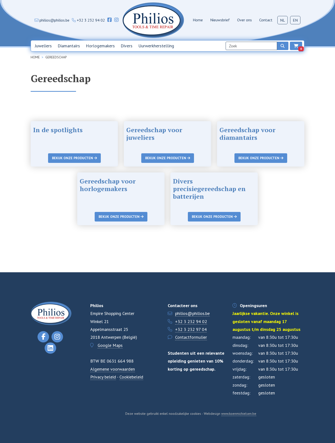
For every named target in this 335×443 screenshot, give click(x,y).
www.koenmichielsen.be (238, 413)
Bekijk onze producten (73, 158)
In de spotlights (58, 130)
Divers (126, 46)
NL (282, 20)
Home (198, 19)
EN (295, 20)
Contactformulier (191, 337)
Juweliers (43, 46)
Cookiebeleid (131, 377)
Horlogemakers (100, 46)
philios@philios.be (192, 313)
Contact (265, 19)
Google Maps (110, 345)
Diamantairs (69, 46)
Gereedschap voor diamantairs (247, 134)
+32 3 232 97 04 (191, 329)
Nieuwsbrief (220, 19)
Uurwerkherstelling (156, 46)
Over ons (244, 19)
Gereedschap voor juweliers (154, 134)
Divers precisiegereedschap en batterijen (209, 188)
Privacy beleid (103, 377)
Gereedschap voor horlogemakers (108, 185)
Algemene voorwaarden (112, 369)
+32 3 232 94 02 (191, 321)
